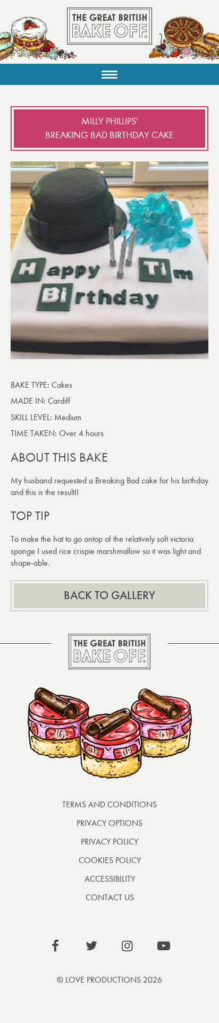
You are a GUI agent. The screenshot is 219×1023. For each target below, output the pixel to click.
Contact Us (110, 897)
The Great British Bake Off (109, 35)
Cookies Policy (110, 860)
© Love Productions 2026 (109, 980)
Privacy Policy (109, 842)
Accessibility (110, 879)
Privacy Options (109, 823)
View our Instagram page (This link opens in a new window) (127, 946)
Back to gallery (109, 595)
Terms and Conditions (109, 804)
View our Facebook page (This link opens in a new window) (55, 946)
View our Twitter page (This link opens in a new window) (91, 946)
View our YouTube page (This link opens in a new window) (163, 946)
